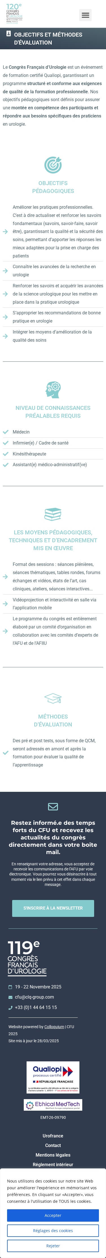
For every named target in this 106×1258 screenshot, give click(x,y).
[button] (85, 15)
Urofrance (53, 1136)
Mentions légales (53, 1155)
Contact (53, 1145)
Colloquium (54, 1026)
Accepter (53, 1215)
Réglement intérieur (53, 1164)
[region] (53, 1213)
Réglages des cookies (53, 1230)
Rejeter (53, 1245)
